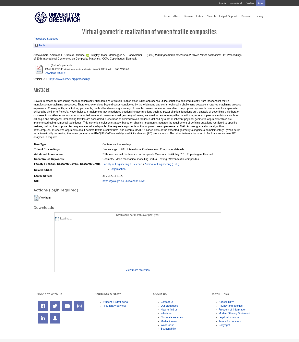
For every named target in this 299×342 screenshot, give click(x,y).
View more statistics (138, 269)
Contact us (167, 301)
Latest (200, 16)
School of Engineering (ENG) (162, 164)
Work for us (167, 325)
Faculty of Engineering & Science (122, 164)
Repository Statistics (46, 38)
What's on (166, 313)
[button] (36, 198)
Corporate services (172, 317)
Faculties (250, 3)
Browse (188, 16)
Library (260, 16)
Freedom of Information (232, 309)
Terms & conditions (230, 321)
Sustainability (169, 328)
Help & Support (228, 16)
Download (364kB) (55, 72)
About (176, 16)
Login (260, 3)
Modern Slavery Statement (234, 313)
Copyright (224, 325)
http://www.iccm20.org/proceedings (70, 78)
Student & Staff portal (115, 301)
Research (246, 16)
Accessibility (226, 301)
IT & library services (115, 305)
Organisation (118, 168)
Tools (42, 45)
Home (166, 16)
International (236, 3)
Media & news (169, 321)
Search (222, 3)
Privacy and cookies (231, 305)
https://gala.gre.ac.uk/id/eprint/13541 (124, 180)
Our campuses (169, 305)
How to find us (169, 309)
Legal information (229, 317)
